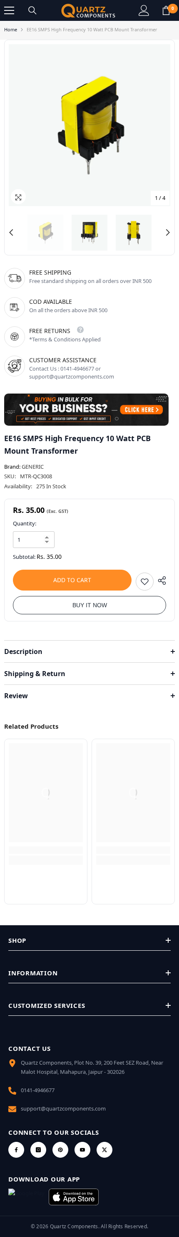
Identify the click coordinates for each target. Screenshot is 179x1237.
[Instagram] (38, 1150)
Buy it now (89, 605)
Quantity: (24, 523)
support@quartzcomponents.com (63, 1108)
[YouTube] (82, 1150)
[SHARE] (160, 581)
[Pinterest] (60, 1150)
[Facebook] (16, 1150)
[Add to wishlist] (145, 582)
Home (10, 29)
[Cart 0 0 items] (166, 10)
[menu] (9, 10)
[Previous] (11, 232)
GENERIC (33, 466)
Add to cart (72, 580)
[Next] (168, 232)
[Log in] (144, 10)
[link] (46, 850)
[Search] (32, 10)
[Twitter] (104, 1150)
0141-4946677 (38, 1090)
